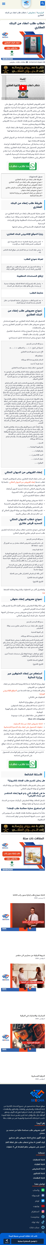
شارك (6, 1242)
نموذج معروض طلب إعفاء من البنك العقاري (25, 182)
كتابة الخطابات (39, 1160)
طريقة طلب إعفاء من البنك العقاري (28, 179)
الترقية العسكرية (38, 1076)
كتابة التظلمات (39, 1178)
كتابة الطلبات (39, 1164)
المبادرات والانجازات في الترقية (32, 1015)
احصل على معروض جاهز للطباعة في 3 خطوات (25, 1147)
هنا (44, 593)
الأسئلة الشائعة (36, 196)
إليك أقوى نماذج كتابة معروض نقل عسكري (27, 1138)
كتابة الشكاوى (39, 1173)
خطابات (23, 62)
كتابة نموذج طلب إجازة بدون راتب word (29, 895)
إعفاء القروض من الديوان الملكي (30, 185)
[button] (42, 3)
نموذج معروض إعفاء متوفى (31, 190)
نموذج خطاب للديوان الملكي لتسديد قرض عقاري (24, 188)
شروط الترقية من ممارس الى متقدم (30, 955)
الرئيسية (40, 12)
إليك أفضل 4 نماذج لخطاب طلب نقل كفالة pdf (25, 1142)
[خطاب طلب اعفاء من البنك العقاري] (23, 73)
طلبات (18, 62)
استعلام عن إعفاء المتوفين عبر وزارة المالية (26, 193)
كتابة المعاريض (38, 1169)
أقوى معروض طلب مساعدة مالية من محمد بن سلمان (25, 1131)
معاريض (31, 12)
